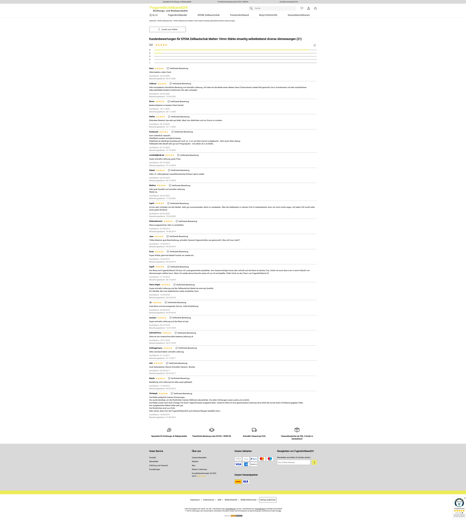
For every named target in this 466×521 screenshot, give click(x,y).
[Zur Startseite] (169, 8)
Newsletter (153, 461)
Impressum (195, 500)
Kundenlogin (154, 469)
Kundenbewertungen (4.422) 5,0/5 (204, 474)
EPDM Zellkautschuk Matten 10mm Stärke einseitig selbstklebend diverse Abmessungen (204, 21)
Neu (193, 465)
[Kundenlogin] (308, 8)
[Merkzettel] (301, 8)
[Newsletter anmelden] (314, 462)
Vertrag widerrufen (268, 500)
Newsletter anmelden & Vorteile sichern (294, 457)
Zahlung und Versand (158, 465)
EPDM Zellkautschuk (165, 21)
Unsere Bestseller (199, 457)
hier (279, 511)
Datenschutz (208, 500)
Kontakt (152, 457)
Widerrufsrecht (231, 500)
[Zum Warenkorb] (315, 8)
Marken (195, 461)
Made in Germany (199, 469)
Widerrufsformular (248, 500)
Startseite (152, 21)
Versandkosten (230, 509)
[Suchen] (252, 8)
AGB (219, 500)
